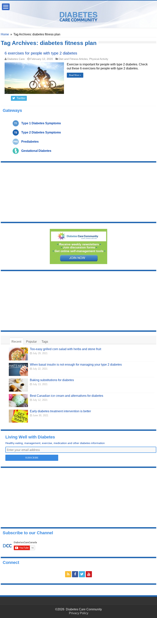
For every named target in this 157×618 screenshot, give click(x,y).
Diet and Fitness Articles (73, 59)
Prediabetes (30, 141)
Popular (31, 341)
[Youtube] (89, 574)
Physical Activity (98, 59)
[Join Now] (78, 246)
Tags (45, 341)
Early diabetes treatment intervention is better (60, 411)
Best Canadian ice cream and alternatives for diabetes (66, 395)
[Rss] (68, 574)
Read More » (75, 75)
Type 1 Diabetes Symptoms (41, 123)
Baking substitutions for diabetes (52, 380)
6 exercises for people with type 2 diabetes (41, 53)
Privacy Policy (78, 613)
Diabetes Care (16, 59)
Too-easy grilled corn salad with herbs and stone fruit (65, 349)
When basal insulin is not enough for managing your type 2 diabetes (76, 364)
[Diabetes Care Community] (78, 15)
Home (5, 34)
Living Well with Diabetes (30, 437)
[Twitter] (82, 574)
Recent (16, 341)
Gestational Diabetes (36, 150)
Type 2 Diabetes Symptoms (41, 132)
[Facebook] (75, 574)
